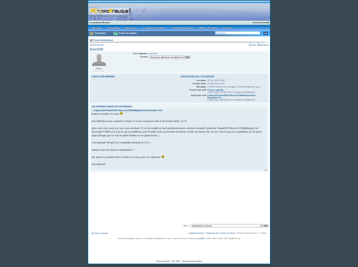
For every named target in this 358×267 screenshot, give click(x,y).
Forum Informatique (103, 40)
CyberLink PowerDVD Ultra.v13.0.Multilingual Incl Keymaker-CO (128, 110)
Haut (266, 170)
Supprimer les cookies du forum (220, 233)
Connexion (100, 33)
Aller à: (186, 225)
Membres (264, 45)
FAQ (254, 45)
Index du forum (101, 233)
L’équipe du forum (196, 233)
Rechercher (98, 45)
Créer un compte (128, 33)
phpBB (201, 238)
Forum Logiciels (215, 90)
